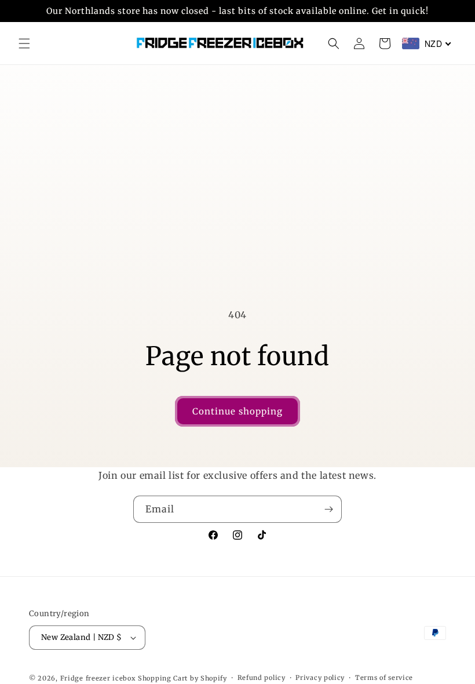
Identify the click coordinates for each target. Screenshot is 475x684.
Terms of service (384, 678)
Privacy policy (320, 678)
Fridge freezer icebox (98, 678)
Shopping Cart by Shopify (182, 678)
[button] (24, 43)
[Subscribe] (328, 509)
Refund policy (261, 678)
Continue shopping (237, 411)
